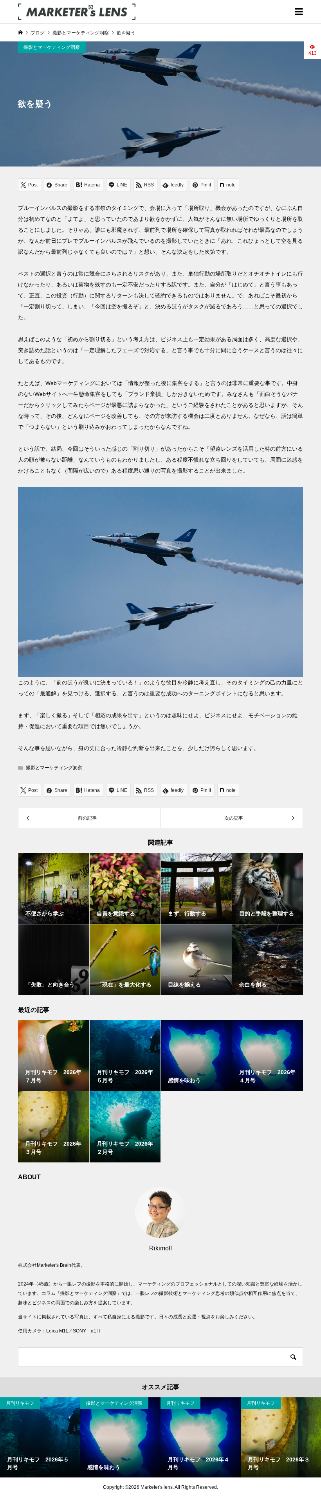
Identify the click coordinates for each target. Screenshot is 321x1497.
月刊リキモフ (20, 1403)
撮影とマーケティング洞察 (51, 47)
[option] (40, 1437)
